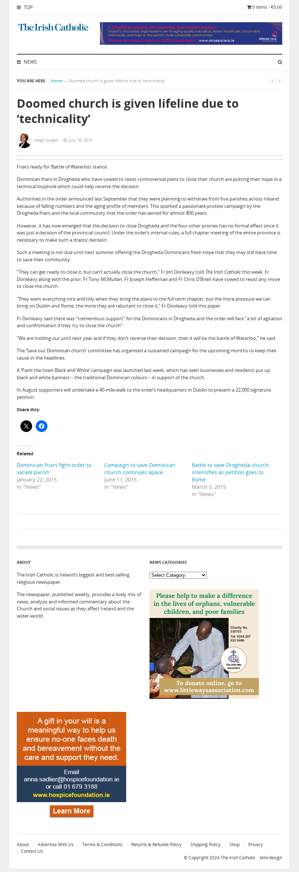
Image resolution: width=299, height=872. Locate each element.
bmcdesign (271, 858)
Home (56, 80)
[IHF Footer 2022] (71, 819)
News (30, 62)
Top (28, 7)
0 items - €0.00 (267, 7)
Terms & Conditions (102, 844)
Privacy (255, 844)
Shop (234, 844)
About (23, 844)
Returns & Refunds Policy (156, 844)
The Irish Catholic (238, 858)
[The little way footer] (204, 697)
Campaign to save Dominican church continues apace (139, 468)
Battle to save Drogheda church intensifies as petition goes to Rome (230, 472)
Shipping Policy (205, 844)
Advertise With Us (56, 844)
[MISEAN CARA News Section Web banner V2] (191, 43)
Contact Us (32, 851)
